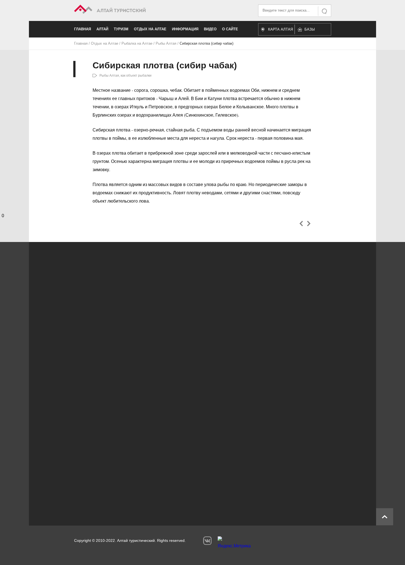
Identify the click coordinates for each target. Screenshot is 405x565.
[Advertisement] (194, 463)
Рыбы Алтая (166, 43)
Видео (210, 29)
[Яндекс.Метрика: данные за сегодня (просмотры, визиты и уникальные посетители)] (234, 543)
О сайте (230, 29)
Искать (324, 11)
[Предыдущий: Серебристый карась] (301, 223)
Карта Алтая (280, 29)
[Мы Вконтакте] (207, 540)
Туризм (121, 29)
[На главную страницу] (138, 10)
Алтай (102, 29)
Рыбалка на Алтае (136, 43)
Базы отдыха (312, 30)
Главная (82, 29)
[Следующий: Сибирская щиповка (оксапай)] (308, 223)
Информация (185, 29)
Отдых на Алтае (150, 29)
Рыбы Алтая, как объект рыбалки (125, 75)
